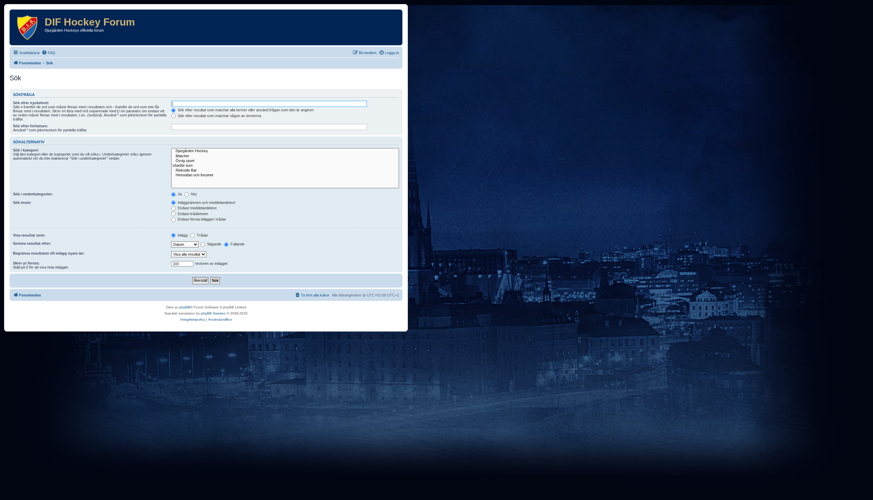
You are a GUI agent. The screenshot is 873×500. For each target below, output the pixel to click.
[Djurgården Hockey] (285, 151)
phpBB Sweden (213, 313)
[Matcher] (285, 156)
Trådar (202, 235)
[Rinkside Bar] (285, 170)
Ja (179, 194)
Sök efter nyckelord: (31, 103)
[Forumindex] (28, 27)
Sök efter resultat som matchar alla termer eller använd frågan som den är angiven (245, 110)
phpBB (184, 307)
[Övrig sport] (285, 161)
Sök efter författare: (30, 126)
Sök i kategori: (26, 150)
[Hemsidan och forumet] (285, 175)
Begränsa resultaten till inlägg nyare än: (49, 253)
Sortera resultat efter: (32, 243)
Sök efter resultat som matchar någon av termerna (219, 116)
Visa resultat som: (29, 235)
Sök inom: (22, 202)
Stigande (213, 244)
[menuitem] (48, 53)
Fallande (237, 244)
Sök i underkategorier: (33, 194)
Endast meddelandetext (197, 208)
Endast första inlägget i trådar (201, 219)
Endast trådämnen (192, 214)
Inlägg (182, 235)
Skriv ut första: (26, 263)
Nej (193, 194)
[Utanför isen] (285, 165)
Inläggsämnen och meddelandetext (206, 202)
